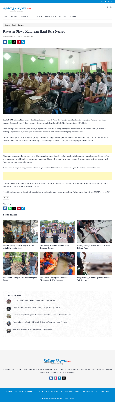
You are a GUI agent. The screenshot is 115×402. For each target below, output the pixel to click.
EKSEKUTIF (35, 16)
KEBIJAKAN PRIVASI (89, 391)
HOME (5, 16)
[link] (102, 1)
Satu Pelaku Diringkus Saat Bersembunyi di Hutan (20, 279)
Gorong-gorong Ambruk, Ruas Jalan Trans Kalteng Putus (93, 247)
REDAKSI (9, 391)
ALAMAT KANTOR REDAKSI (25, 391)
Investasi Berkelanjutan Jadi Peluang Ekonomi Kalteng (32, 329)
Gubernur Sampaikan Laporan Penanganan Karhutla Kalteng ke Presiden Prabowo (42, 315)
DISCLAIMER (104, 391)
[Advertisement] (57, 149)
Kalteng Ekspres (57, 398)
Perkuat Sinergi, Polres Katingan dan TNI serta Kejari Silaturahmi (19, 247)
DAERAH (23, 16)
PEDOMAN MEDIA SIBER (70, 391)
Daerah (6, 198)
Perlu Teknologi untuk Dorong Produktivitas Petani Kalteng (34, 300)
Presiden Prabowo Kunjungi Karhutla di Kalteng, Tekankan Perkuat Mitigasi (40, 322)
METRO (14, 16)
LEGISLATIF (49, 16)
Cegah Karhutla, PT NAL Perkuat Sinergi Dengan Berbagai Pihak (36, 307)
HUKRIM (62, 16)
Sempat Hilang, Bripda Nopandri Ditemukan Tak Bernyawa (94, 279)
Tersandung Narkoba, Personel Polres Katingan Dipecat (54, 247)
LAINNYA (72, 16)
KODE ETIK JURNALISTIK (48, 391)
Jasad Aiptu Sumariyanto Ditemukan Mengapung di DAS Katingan (54, 279)
